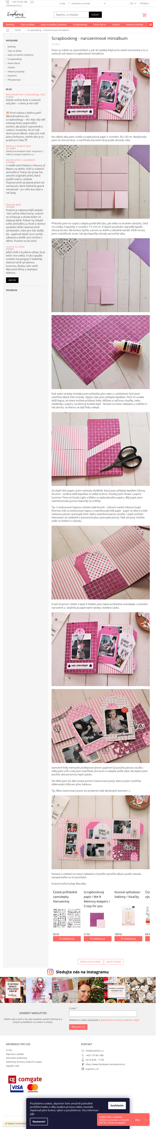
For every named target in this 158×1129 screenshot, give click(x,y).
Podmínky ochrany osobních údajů (24, 1061)
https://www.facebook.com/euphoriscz (105, 1064)
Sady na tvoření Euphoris (20, 54)
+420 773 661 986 (95, 1055)
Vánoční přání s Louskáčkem (20, 160)
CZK (132, 3)
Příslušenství (14, 79)
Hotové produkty (16, 71)
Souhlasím (117, 1105)
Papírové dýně (13, 204)
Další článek (113, 961)
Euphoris (12, 75)
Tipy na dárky (14, 50)
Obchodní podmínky (16, 1057)
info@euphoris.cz (95, 1050)
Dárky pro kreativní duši (18, 146)
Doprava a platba (81, 3)
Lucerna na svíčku (15, 247)
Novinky (12, 46)
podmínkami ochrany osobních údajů (120, 1020)
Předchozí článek (90, 961)
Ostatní (11, 67)
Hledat (95, 14)
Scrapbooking (15, 59)
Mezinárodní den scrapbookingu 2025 (25, 94)
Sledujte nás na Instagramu (82, 971)
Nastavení (39, 1121)
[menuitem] (10, 24)
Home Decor (14, 63)
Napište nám (12, 1065)
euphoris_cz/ (92, 1068)
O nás (62, 3)
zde (32, 1113)
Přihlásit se (78, 1027)
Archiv (12, 280)
